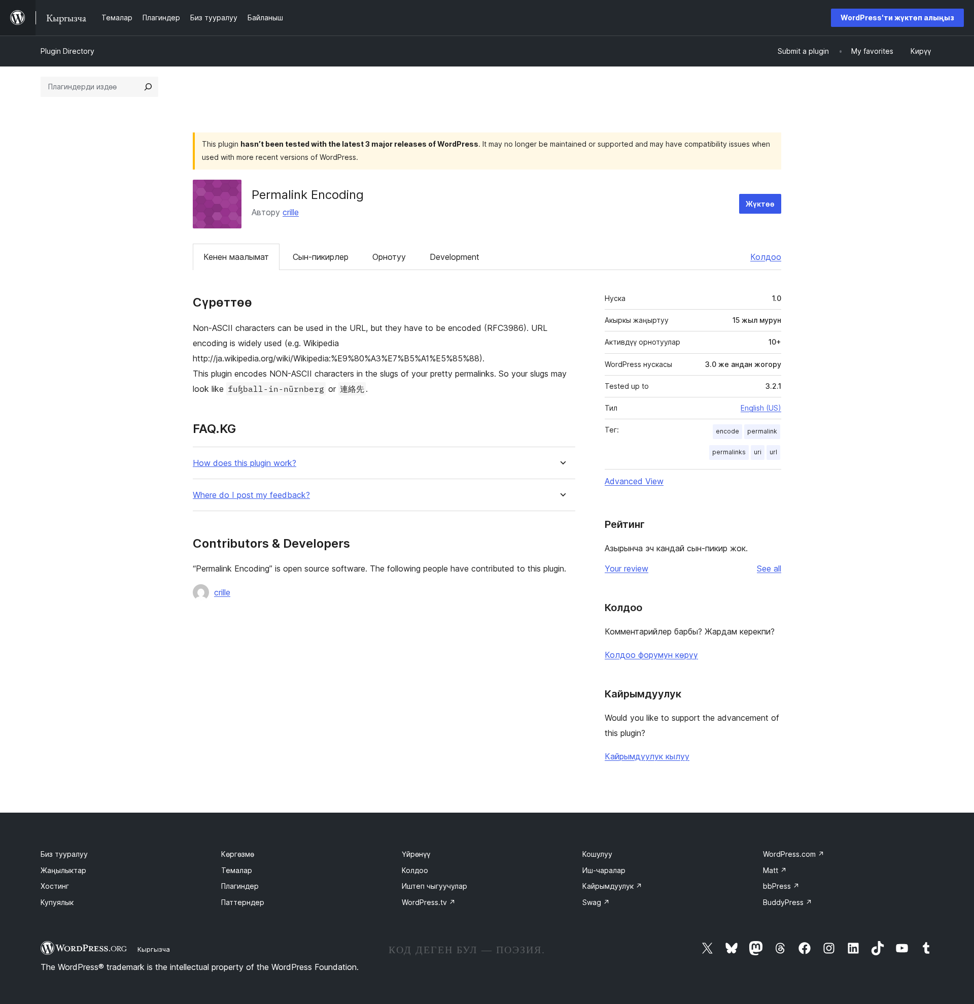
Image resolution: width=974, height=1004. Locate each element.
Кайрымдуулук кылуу (647, 756)
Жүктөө (760, 203)
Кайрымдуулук (612, 886)
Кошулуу (597, 854)
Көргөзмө (237, 854)
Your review (626, 568)
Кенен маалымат (236, 257)
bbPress (781, 886)
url (773, 452)
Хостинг (55, 886)
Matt (775, 870)
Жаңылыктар (63, 870)
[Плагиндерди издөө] (148, 87)
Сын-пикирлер (321, 257)
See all (769, 568)
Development (454, 257)
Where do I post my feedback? (251, 495)
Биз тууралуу (64, 854)
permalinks (729, 452)
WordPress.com (793, 854)
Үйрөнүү (416, 854)
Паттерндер (242, 902)
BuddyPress (787, 902)
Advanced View (634, 481)
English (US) (761, 408)
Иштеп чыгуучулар (434, 886)
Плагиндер (240, 886)
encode (727, 431)
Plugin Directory (67, 51)
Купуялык (57, 902)
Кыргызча (153, 949)
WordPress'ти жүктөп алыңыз (897, 17)
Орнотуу (389, 257)
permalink (762, 431)
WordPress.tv (429, 902)
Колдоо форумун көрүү (651, 655)
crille (291, 212)
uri (757, 452)
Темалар (236, 870)
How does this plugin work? (244, 463)
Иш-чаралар (603, 870)
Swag (596, 902)
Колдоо (765, 257)
